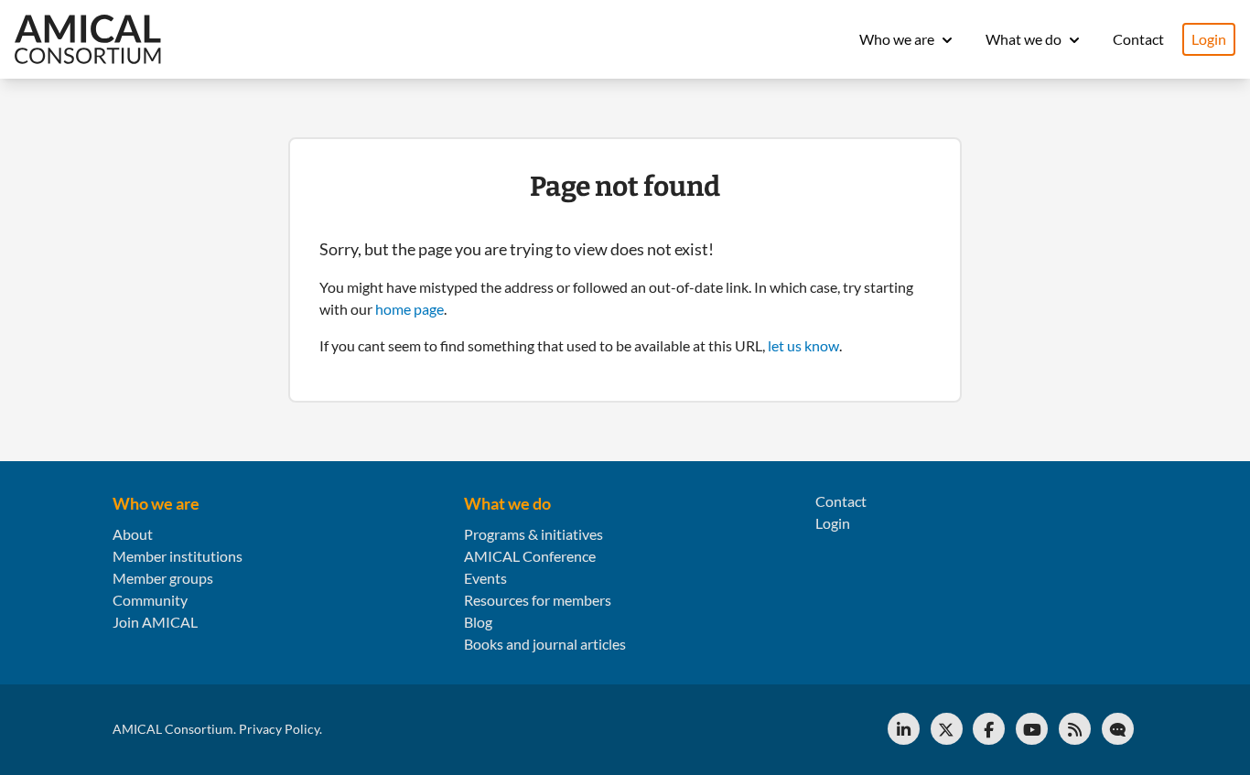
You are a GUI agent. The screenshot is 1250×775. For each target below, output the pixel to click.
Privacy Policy (279, 729)
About (133, 534)
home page (409, 309)
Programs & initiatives (533, 534)
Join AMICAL (155, 621)
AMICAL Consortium (173, 729)
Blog (478, 621)
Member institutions (177, 556)
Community (150, 599)
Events (485, 578)
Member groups (163, 578)
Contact (1138, 39)
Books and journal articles (545, 643)
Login (1208, 39)
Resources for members (537, 599)
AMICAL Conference (530, 556)
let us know (803, 345)
